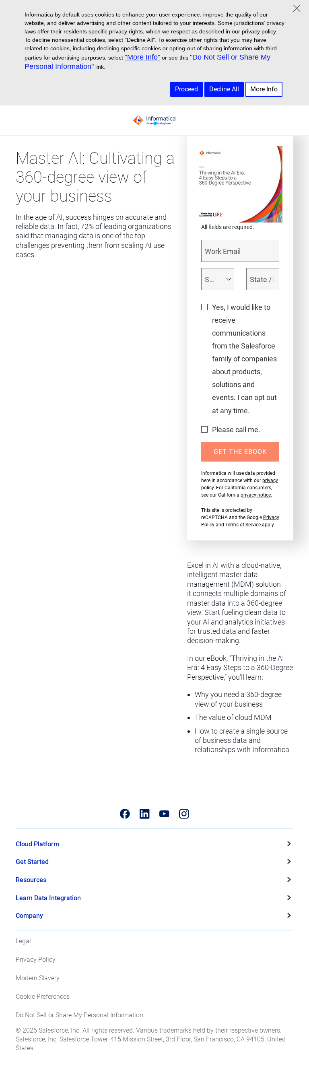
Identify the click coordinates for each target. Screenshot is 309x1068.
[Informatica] (154, 120)
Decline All (224, 89)
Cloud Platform (37, 844)
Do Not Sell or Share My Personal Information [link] (79, 1015)
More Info (264, 89)
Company (29, 916)
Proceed (186, 89)
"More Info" (142, 57)
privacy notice (256, 495)
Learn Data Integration (48, 898)
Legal (23, 941)
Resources (31, 880)
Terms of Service (243, 525)
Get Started (32, 862)
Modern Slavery (38, 978)
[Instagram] (184, 814)
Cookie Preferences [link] (43, 996)
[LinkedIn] (145, 814)
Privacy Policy (36, 959)
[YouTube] (164, 814)
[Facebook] (125, 814)
